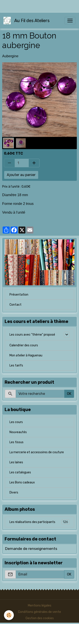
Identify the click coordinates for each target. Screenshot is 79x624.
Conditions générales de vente (39, 612)
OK (69, 394)
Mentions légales (39, 605)
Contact (15, 305)
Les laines (16, 462)
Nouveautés (18, 432)
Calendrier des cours (23, 345)
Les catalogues (20, 472)
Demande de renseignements (31, 548)
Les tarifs (16, 365)
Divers (13, 492)
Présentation (18, 294)
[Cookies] (9, 615)
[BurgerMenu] (70, 20)
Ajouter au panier (21, 175)
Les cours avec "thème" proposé (32, 334)
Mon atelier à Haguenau (25, 355)
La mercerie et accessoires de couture (36, 452)
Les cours (16, 422)
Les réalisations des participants (38, 522)
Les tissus (16, 442)
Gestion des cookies (39, 618)
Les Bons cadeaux (22, 482)
